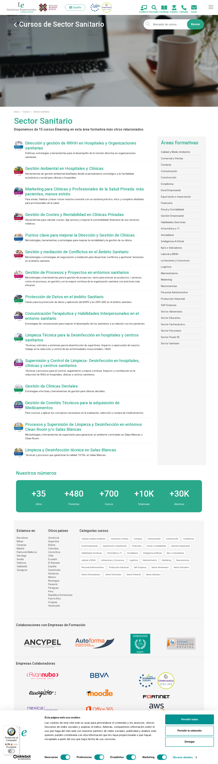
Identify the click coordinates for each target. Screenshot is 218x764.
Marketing (166, 279)
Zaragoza (22, 570)
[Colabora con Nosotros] (142, 8)
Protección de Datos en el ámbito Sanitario (64, 296)
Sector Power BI (170, 337)
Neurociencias (169, 286)
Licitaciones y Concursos (175, 260)
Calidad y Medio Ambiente (175, 152)
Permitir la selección (189, 730)
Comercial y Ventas (172, 158)
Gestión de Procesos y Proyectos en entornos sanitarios (77, 272)
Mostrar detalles (183, 757)
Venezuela (54, 605)
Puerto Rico (54, 598)
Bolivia (51, 545)
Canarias (21, 545)
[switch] (99, 757)
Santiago (22, 555)
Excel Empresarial (171, 190)
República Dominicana (60, 595)
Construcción (168, 177)
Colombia (53, 548)
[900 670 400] (181, 8)
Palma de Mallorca (27, 552)
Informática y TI (170, 228)
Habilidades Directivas (173, 222)
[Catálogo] (162, 8)
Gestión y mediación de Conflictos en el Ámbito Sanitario (77, 252)
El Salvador (54, 562)
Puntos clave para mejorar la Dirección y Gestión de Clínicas (80, 235)
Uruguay (52, 602)
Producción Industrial (173, 298)
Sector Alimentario (171, 311)
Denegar (190, 741)
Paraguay (53, 587)
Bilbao (20, 541)
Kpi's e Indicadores (171, 247)
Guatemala (54, 570)
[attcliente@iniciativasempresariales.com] (192, 7)
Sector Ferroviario (171, 330)
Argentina (53, 541)
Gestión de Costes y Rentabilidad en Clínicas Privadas (74, 214)
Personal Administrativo (174, 292)
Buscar (195, 24)
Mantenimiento (169, 273)
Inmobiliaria (167, 235)
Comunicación (169, 171)
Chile (50, 555)
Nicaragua (53, 580)
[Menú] (17, 728)
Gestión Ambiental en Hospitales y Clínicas (64, 168)
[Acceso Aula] (172, 8)
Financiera (166, 203)
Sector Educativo (170, 317)
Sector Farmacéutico (173, 324)
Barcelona (22, 537)
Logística (166, 266)
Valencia (21, 562)
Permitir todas (189, 719)
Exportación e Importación (176, 196)
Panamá (52, 584)
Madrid (20, 548)
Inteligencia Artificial (172, 241)
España (52, 566)
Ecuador (52, 559)
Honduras (53, 573)
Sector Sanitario (41, 111)
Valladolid (22, 566)
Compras (166, 164)
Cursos (26, 111)
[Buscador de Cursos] (152, 8)
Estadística (167, 184)
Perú (50, 591)
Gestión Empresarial (172, 215)
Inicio (16, 111)
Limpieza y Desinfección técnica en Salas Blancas (70, 450)
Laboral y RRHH (169, 254)
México (52, 577)
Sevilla (20, 559)
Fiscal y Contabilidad (172, 209)
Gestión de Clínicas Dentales (51, 386)
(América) (53, 537)
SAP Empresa (168, 305)
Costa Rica (54, 552)
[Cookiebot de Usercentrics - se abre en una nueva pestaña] (22, 757)
